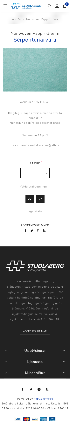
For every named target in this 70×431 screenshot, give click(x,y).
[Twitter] (31, 389)
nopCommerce (43, 399)
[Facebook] (23, 389)
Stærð (35, 163)
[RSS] (47, 389)
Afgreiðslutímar (35, 331)
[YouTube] (39, 389)
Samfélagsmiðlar (35, 225)
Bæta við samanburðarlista (29, 199)
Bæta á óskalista (40, 199)
